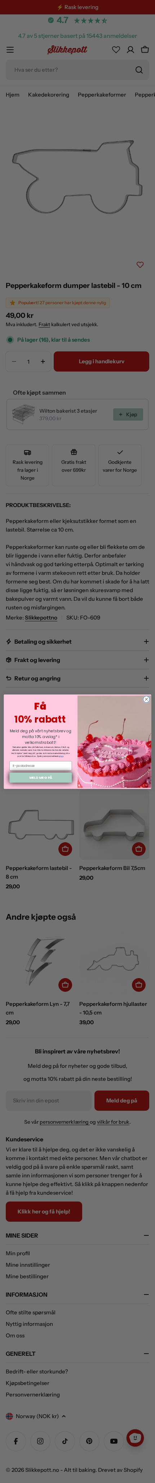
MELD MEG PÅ (40, 777)
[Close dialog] (146, 699)
